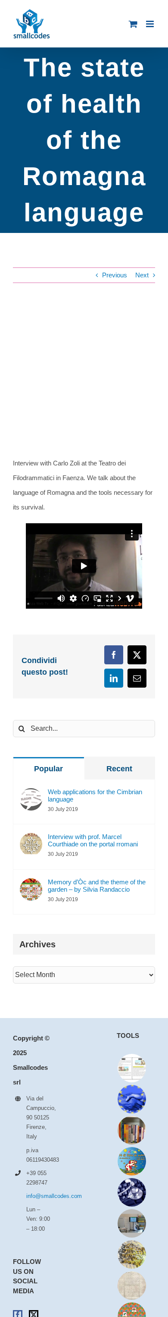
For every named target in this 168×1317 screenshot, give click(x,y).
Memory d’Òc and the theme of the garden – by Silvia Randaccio (97, 885)
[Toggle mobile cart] (133, 23)
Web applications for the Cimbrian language (95, 795)
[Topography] (131, 1254)
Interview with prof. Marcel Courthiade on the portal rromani (93, 840)
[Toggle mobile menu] (150, 23)
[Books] (131, 1130)
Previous (114, 275)
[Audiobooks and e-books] (131, 1068)
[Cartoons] (131, 1161)
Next (142, 275)
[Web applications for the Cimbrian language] (31, 795)
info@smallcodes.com (38, 1196)
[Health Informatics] (131, 1192)
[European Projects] (131, 1099)
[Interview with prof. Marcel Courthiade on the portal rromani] (31, 840)
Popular (48, 768)
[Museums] (131, 1223)
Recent (119, 768)
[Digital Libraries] (131, 1285)
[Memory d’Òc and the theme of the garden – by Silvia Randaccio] (31, 885)
